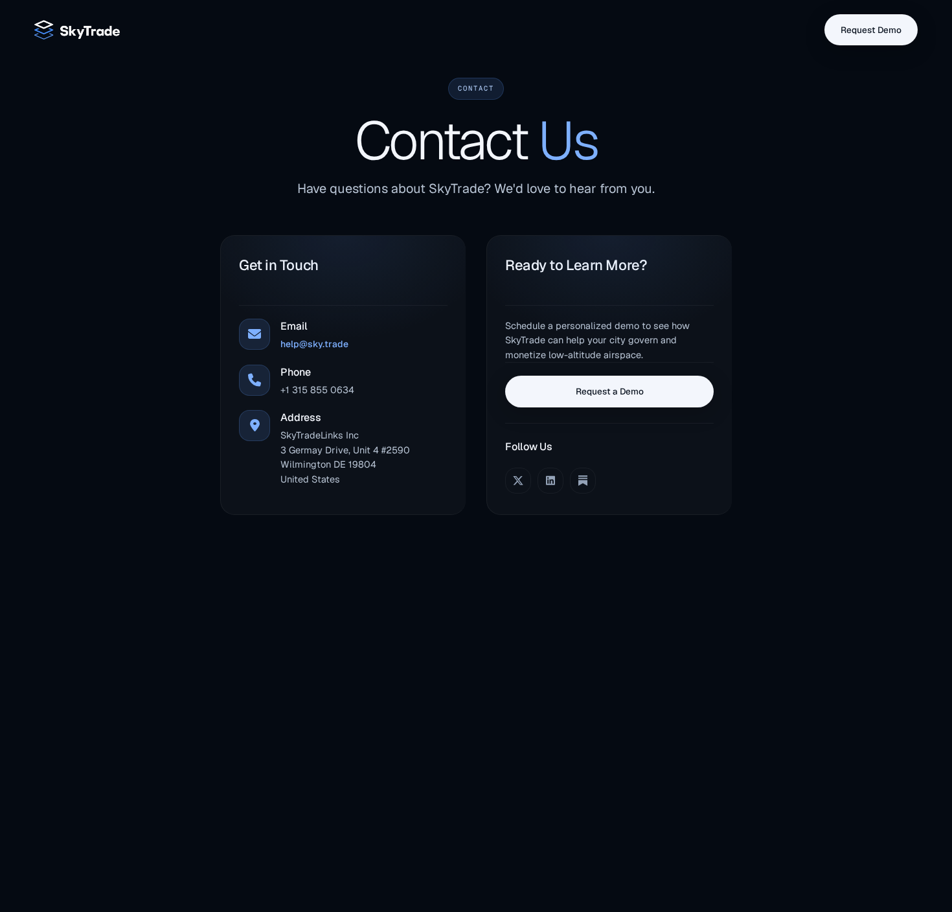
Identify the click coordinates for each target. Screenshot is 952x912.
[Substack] (583, 481)
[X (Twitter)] (518, 481)
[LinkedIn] (550, 481)
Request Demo (871, 30)
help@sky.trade (314, 344)
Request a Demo (610, 391)
